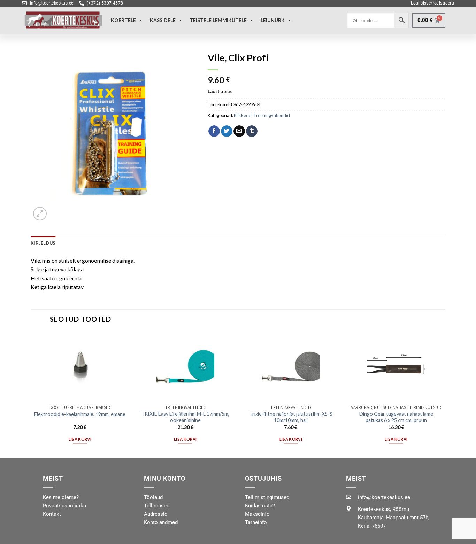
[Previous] (31, 394)
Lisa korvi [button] (80, 439)
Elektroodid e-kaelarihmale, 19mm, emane (79, 414)
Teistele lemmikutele (218, 20)
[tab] (43, 243)
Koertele (123, 20)
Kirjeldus (43, 243)
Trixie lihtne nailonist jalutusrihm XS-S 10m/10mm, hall (290, 417)
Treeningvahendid (271, 115)
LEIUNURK (273, 20)
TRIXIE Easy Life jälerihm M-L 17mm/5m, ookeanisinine (185, 417)
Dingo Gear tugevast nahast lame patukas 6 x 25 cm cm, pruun (396, 417)
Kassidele (163, 20)
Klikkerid (243, 115)
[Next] (445, 394)
